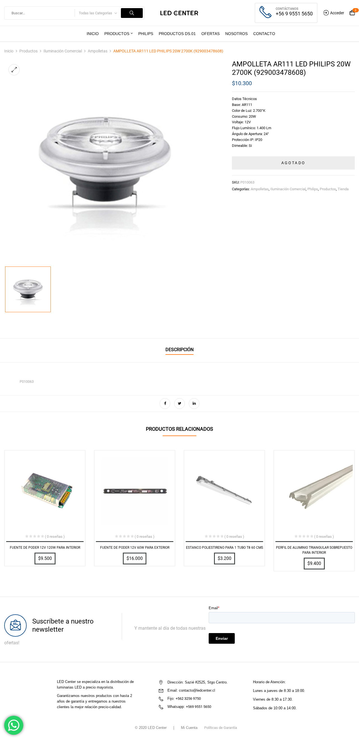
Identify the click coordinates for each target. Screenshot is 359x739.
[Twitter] (179, 403)
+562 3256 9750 (188, 698)
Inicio (8, 51)
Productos (28, 51)
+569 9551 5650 (198, 707)
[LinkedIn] (194, 403)
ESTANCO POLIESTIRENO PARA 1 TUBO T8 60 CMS (224, 548)
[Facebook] (165, 403)
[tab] (179, 350)
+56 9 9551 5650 (294, 14)
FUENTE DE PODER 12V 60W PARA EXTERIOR (134, 548)
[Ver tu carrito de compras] (352, 13)
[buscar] (132, 13)
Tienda (343, 189)
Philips (312, 189)
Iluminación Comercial (62, 51)
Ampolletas (97, 51)
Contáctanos (287, 9)
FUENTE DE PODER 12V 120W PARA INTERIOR (45, 548)
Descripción (179, 349)
